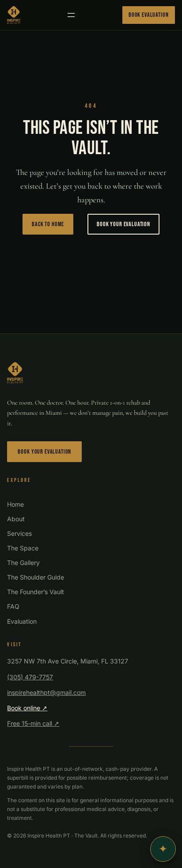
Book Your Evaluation (123, 224)
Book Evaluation (149, 15)
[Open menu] (71, 15)
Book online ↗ (27, 708)
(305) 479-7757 (30, 677)
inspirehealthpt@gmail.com (46, 692)
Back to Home (48, 224)
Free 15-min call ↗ (33, 723)
